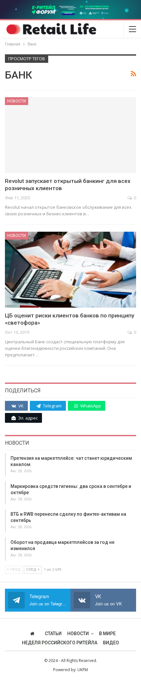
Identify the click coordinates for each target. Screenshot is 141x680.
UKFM (82, 669)
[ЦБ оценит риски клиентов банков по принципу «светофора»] (70, 270)
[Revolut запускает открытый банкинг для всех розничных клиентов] (70, 135)
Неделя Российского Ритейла (59, 642)
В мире (107, 633)
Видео (111, 642)
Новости (16, 101)
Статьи (53, 633)
